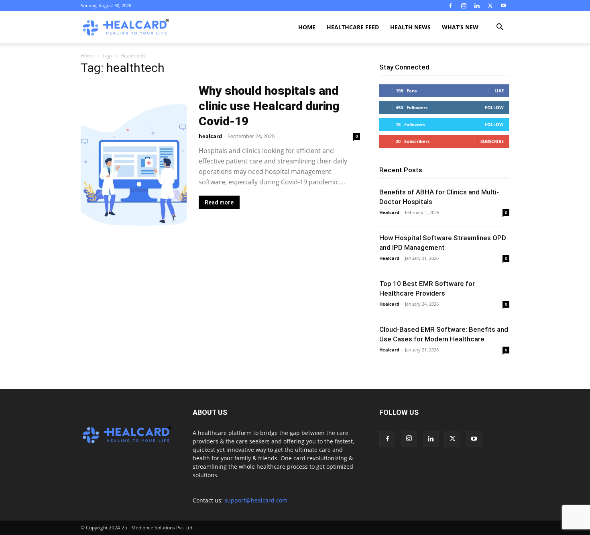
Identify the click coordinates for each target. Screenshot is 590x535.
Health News (410, 27)
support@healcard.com (255, 500)
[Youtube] (503, 5)
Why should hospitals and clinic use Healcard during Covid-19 (269, 106)
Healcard (389, 212)
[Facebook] (450, 5)
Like (499, 91)
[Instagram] (464, 5)
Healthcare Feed (353, 27)
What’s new (460, 27)
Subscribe (492, 141)
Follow (494, 107)
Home (306, 27)
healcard (210, 136)
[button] (499, 28)
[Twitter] (490, 5)
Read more (219, 202)
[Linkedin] (477, 5)
